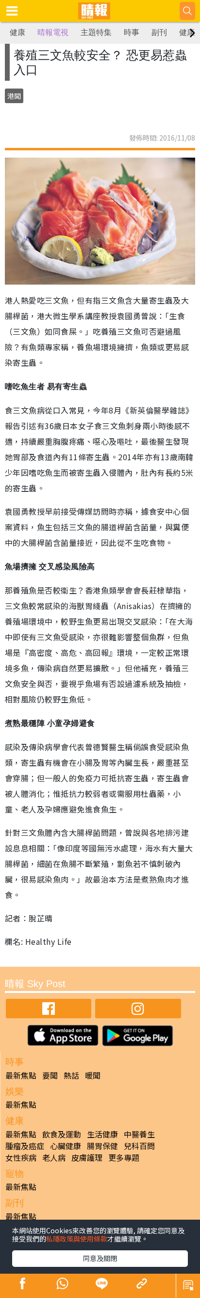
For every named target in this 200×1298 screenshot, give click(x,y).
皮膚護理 (86, 1157)
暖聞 (92, 1075)
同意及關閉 (100, 1258)
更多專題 (123, 1157)
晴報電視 (52, 32)
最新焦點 (20, 1075)
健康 (17, 32)
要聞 (50, 1075)
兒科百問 (139, 1146)
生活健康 (102, 1134)
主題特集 (96, 32)
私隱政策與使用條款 (76, 1239)
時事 (131, 32)
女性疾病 (20, 1157)
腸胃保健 (102, 1146)
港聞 (14, 96)
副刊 (159, 32)
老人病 (54, 1157)
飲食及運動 (61, 1134)
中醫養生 (139, 1134)
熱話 (71, 1075)
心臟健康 (65, 1146)
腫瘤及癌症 (24, 1146)
